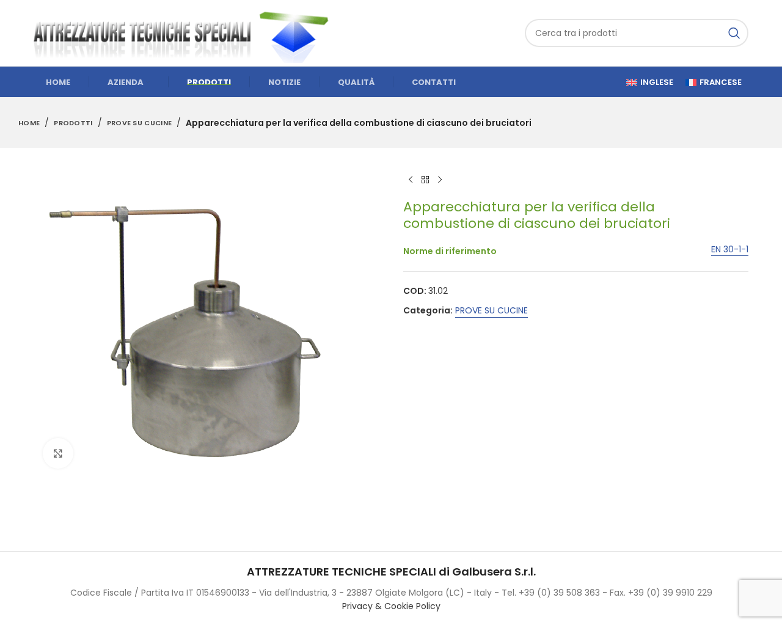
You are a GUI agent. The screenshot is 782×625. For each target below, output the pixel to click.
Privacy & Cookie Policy (391, 606)
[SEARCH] (734, 33)
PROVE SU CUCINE (139, 123)
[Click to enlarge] (58, 453)
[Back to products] (425, 179)
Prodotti (73, 123)
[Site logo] (186, 32)
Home (29, 123)
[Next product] (440, 179)
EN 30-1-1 (729, 249)
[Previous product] (410, 179)
